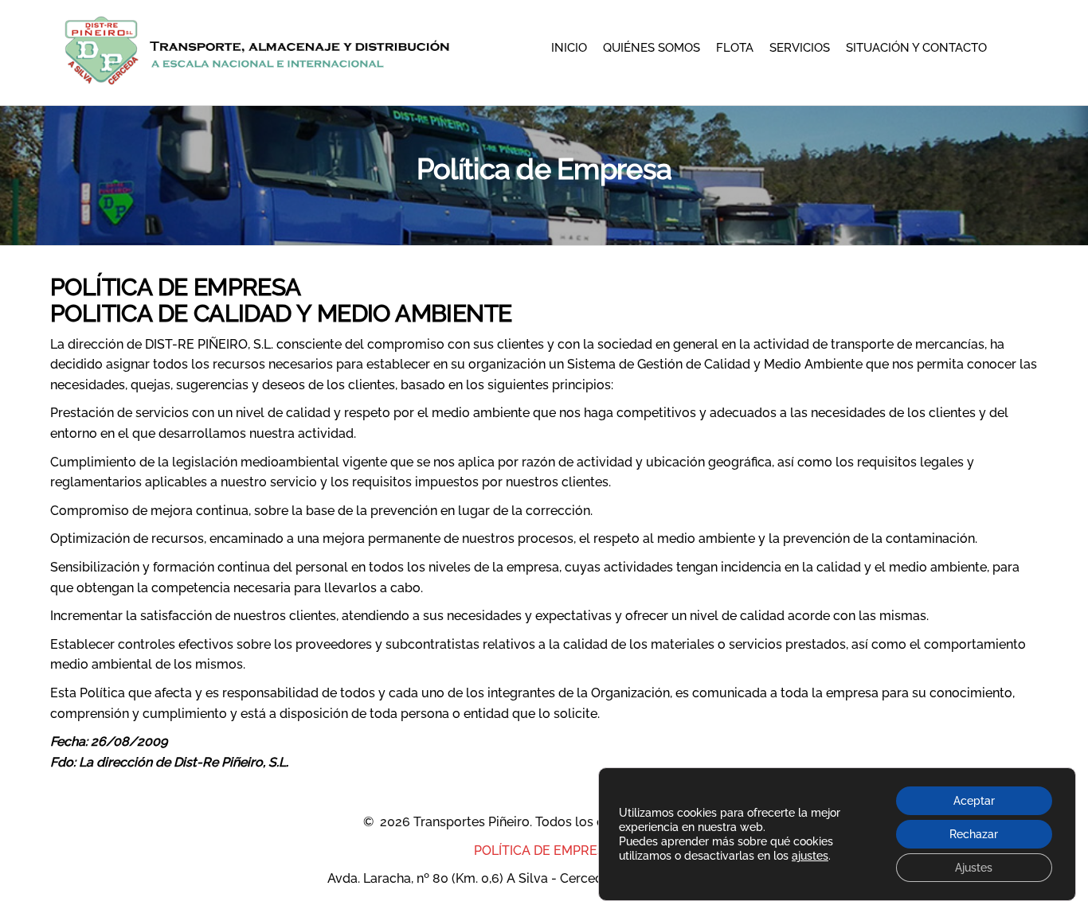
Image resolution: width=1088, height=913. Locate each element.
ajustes (810, 855)
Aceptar (974, 800)
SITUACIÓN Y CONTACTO (916, 48)
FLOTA (734, 48)
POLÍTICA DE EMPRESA (544, 850)
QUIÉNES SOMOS (651, 48)
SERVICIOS (799, 48)
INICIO (569, 48)
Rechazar (973, 834)
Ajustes (973, 867)
